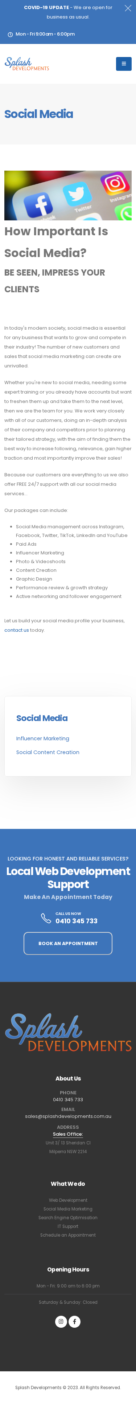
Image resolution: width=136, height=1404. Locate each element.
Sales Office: (68, 1134)
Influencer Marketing (42, 738)
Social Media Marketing (68, 1209)
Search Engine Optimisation (68, 1218)
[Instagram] (61, 1322)
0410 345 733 (76, 921)
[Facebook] (75, 1322)
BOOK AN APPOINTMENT (68, 943)
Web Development (68, 1200)
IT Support (68, 1226)
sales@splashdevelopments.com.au (68, 1116)
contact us (16, 630)
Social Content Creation (47, 752)
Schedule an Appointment (68, 1235)
